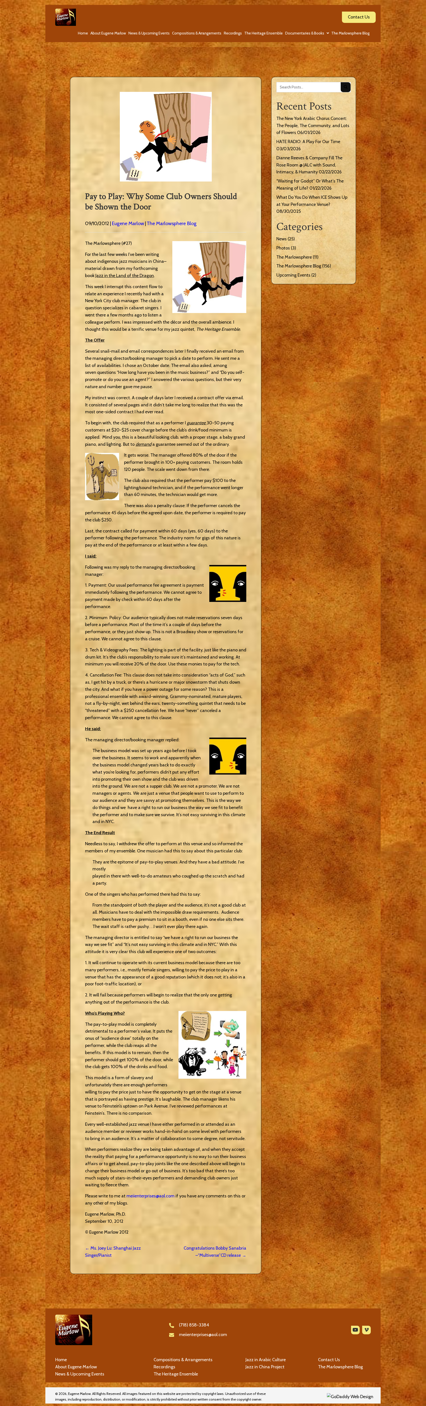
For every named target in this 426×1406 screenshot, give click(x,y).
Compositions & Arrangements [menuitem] (183, 1359)
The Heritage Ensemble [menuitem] (176, 1374)
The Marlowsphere (294, 257)
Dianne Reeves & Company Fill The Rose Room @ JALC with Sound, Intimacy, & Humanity (309, 165)
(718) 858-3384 (194, 1325)
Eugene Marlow (128, 223)
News (281, 239)
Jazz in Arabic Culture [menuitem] (266, 1359)
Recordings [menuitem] (164, 1367)
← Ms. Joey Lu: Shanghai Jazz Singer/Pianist (113, 1251)
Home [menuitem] (61, 1359)
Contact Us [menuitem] (329, 1359)
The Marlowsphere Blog (171, 223)
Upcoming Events (293, 275)
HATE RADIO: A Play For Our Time (308, 141)
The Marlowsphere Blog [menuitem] (340, 1367)
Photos (283, 248)
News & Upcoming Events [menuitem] (79, 1374)
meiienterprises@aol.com (150, 1196)
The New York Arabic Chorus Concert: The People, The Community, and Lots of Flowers (312, 125)
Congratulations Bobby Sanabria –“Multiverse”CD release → (215, 1251)
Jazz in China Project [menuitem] (265, 1367)
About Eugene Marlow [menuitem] (76, 1367)
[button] (355, 1330)
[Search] (346, 87)
